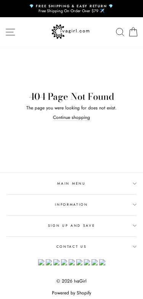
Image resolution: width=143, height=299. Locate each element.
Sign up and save (71, 225)
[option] (71, 8)
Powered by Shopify (71, 292)
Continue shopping (71, 117)
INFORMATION (71, 204)
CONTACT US (71, 246)
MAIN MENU (71, 183)
